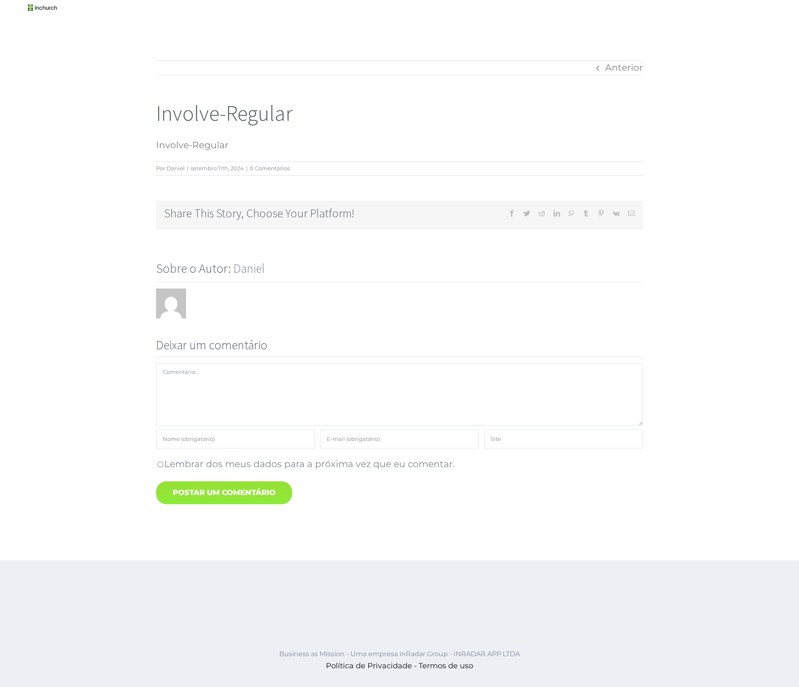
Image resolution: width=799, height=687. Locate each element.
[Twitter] (527, 213)
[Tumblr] (586, 213)
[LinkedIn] (556, 213)
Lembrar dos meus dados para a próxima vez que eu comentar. (309, 464)
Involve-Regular (192, 145)
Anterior (624, 67)
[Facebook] (512, 213)
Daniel (175, 168)
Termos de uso (446, 665)
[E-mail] (631, 213)
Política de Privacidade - (371, 665)
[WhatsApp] (571, 213)
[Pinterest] (601, 213)
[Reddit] (541, 213)
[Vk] (616, 213)
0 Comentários (270, 168)
